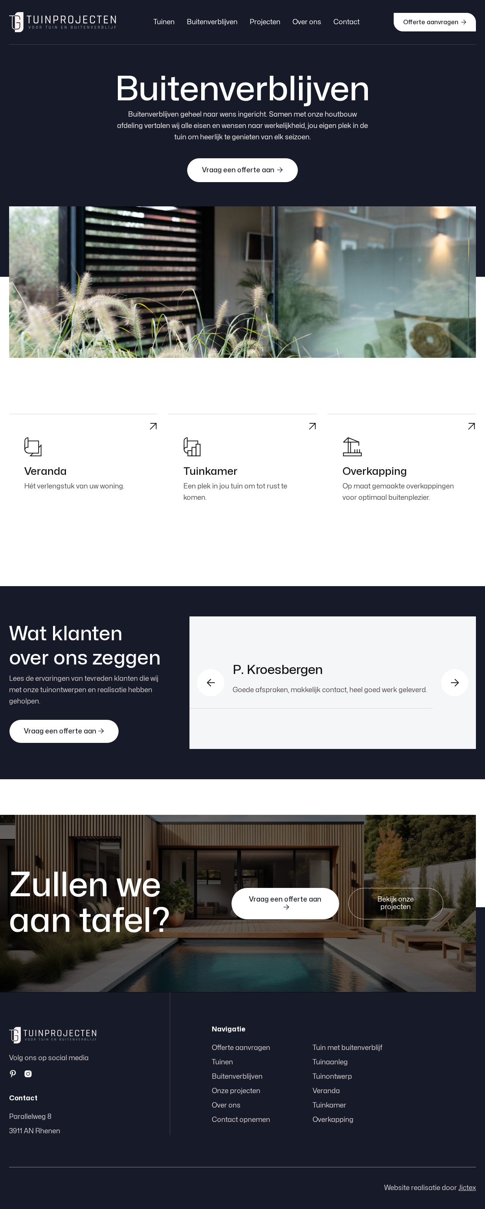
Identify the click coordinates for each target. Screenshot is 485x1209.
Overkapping (333, 1120)
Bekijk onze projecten (395, 903)
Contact (346, 22)
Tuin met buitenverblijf (347, 1048)
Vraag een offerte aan (242, 170)
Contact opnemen (241, 1120)
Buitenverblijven (212, 22)
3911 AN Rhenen (34, 1131)
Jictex (467, 1188)
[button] (210, 682)
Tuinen (164, 22)
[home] (62, 22)
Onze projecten (236, 1091)
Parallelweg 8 (30, 1117)
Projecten (265, 22)
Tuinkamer (329, 1105)
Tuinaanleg (330, 1062)
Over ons (307, 22)
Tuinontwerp (332, 1076)
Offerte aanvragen (434, 22)
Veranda (326, 1091)
